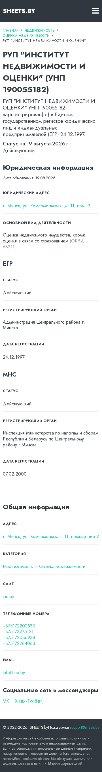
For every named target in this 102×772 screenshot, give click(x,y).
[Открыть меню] (95, 11)
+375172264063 (19, 644)
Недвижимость (18, 566)
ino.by (8, 597)
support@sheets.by (84, 727)
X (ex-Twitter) (29, 701)
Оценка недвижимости (62, 566)
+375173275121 (18, 632)
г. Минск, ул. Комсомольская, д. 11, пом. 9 (46, 206)
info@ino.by (14, 673)
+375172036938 (19, 638)
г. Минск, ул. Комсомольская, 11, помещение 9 (51, 537)
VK (6, 701)
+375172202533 (19, 626)
